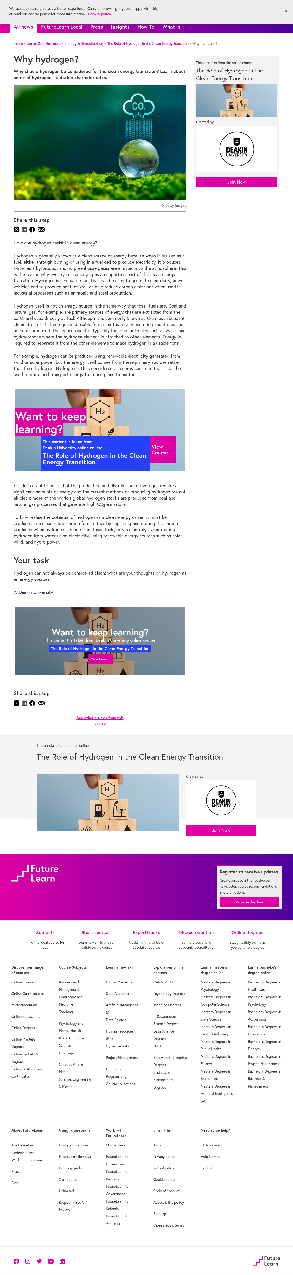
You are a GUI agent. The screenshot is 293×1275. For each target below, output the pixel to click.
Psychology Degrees (169, 993)
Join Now (237, 182)
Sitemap (159, 1213)
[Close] (286, 11)
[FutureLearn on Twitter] (39, 1261)
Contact (207, 1168)
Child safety (210, 1145)
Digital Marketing (119, 982)
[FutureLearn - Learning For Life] (266, 1260)
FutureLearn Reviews (75, 1156)
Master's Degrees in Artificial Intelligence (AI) (217, 1093)
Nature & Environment (44, 43)
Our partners (115, 1145)
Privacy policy (164, 1156)
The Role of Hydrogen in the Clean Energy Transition (148, 43)
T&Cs (157, 1145)
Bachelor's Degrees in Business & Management (264, 1078)
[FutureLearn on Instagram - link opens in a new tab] (27, 1261)
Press (96, 26)
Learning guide (70, 1168)
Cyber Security (117, 1046)
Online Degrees (23, 1028)
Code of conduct (166, 1191)
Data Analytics (117, 993)
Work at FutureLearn (27, 1160)
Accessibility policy (168, 1202)
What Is (171, 26)
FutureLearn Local (61, 26)
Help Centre (210, 1156)
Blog (15, 1183)
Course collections (120, 1084)
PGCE (157, 1046)
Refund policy (164, 1168)
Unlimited (66, 1191)
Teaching (66, 1012)
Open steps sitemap (168, 1225)
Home (18, 43)
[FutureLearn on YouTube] (50, 1261)
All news (23, 26)
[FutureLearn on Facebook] (17, 1261)
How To (146, 26)
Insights (120, 26)
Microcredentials (24, 1005)
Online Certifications (27, 993)
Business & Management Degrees (163, 1080)
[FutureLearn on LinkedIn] (62, 1261)
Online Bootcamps (25, 1016)
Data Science (116, 1020)
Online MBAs (163, 982)
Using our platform (73, 1145)
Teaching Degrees (167, 1005)
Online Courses (23, 982)
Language (66, 1053)
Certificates (68, 1179)
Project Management (122, 1057)
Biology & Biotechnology (84, 43)
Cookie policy (164, 1179)
